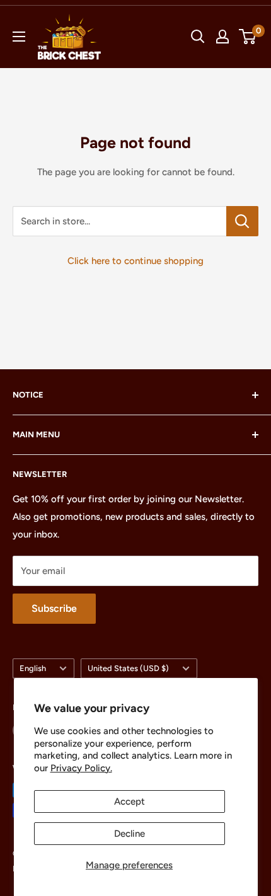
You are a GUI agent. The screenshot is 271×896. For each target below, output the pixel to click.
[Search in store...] (242, 221)
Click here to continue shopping (135, 261)
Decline (129, 833)
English (33, 668)
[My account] (222, 36)
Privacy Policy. (81, 768)
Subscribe (54, 608)
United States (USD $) (128, 668)
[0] (248, 36)
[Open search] (198, 36)
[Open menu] (19, 37)
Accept (129, 801)
